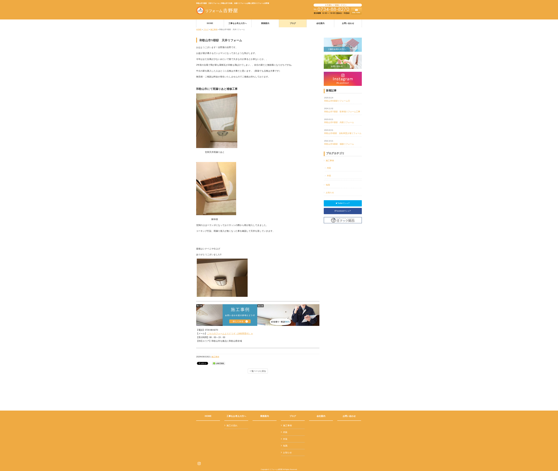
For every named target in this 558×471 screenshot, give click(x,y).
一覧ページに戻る (258, 371)
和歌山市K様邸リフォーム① (337, 99)
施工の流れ (232, 425)
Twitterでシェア (343, 203)
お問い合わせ (349, 416)
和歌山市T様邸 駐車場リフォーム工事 (342, 110)
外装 (329, 175)
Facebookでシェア (343, 211)
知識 (328, 185)
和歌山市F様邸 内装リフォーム (339, 121)
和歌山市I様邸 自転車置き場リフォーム (342, 131)
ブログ (206, 29)
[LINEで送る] (218, 363)
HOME (198, 29)
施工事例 (213, 29)
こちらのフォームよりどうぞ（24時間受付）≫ (230, 333)
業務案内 (264, 416)
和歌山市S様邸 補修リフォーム (339, 142)
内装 (329, 168)
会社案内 (321, 416)
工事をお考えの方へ (236, 416)
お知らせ (330, 192)
